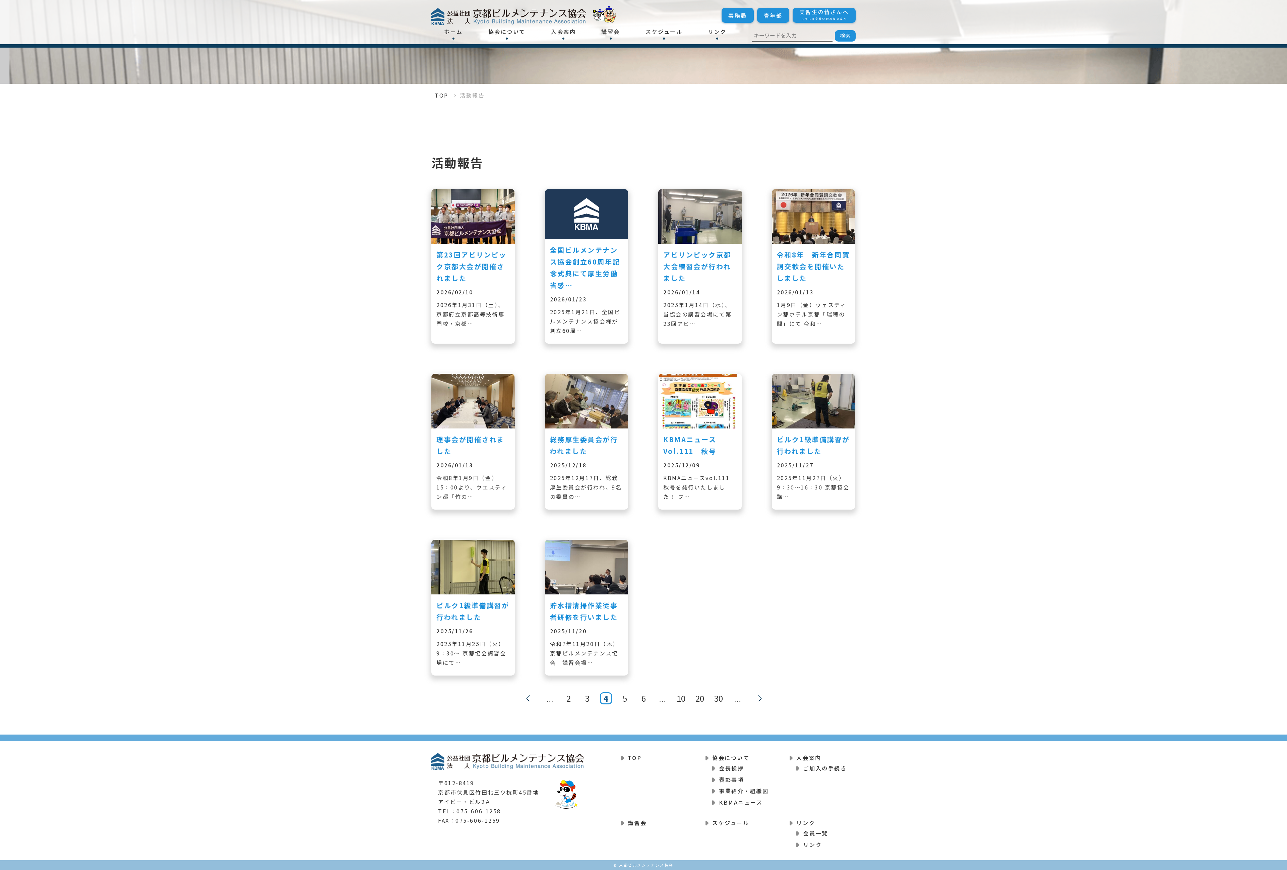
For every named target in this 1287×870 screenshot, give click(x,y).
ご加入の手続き (825, 768)
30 (718, 698)
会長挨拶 (731, 768)
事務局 (737, 15)
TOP (441, 95)
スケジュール (664, 31)
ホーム (453, 31)
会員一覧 (815, 833)
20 (699, 698)
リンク (717, 31)
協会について (507, 31)
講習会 (610, 31)
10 (681, 698)
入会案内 (563, 31)
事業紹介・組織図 (744, 791)
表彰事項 (731, 779)
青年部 (773, 15)
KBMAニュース (740, 802)
